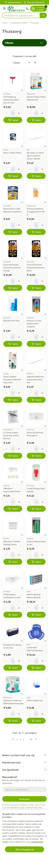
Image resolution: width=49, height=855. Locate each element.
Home (4, 22)
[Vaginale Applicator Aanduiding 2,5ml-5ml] (36, 360)
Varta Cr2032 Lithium (12, 152)
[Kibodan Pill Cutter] (12, 304)
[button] (24, 42)
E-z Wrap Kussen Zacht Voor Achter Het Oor (11, 435)
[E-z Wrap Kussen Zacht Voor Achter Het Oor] (12, 416)
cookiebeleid (37, 841)
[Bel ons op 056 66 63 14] (27, 8)
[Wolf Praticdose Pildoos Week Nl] (36, 578)
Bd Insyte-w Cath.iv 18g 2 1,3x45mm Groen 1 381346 (35, 155)
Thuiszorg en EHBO (18, 22)
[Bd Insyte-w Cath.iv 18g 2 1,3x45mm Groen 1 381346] (36, 136)
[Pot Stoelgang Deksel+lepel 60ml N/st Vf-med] (12, 81)
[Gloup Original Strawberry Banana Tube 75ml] (12, 360)
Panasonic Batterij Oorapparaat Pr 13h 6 (36, 211)
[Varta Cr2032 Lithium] (12, 136)
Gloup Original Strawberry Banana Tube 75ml (12, 379)
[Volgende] (35, 739)
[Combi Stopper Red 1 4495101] (36, 472)
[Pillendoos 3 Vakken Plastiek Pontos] (12, 525)
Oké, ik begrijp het (24, 849)
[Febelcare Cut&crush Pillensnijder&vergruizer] (12, 684)
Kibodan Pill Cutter (11, 320)
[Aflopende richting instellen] (35, 62)
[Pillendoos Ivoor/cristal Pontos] (12, 472)
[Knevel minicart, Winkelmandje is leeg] (33, 8)
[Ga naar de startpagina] (16, 8)
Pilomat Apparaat (35, 700)
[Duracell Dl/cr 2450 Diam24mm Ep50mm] (12, 192)
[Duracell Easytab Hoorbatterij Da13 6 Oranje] (12, 248)
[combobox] (21, 15)
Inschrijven (24, 798)
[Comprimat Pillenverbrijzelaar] (36, 631)
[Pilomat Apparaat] (36, 684)
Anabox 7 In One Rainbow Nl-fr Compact (34, 323)
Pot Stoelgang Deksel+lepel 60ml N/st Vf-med (11, 99)
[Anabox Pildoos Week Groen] (36, 525)
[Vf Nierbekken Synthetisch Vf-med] (12, 578)
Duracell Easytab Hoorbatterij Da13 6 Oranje (12, 267)
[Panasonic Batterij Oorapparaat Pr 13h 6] (36, 192)
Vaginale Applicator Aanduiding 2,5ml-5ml (35, 379)
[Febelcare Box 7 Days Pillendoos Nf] (36, 81)
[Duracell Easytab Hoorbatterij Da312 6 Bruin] (36, 248)
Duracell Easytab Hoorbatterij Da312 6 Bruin (36, 267)
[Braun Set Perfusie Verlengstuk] (36, 416)
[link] (14, 739)
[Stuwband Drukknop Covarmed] (12, 631)
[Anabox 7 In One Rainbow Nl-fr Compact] (36, 304)
